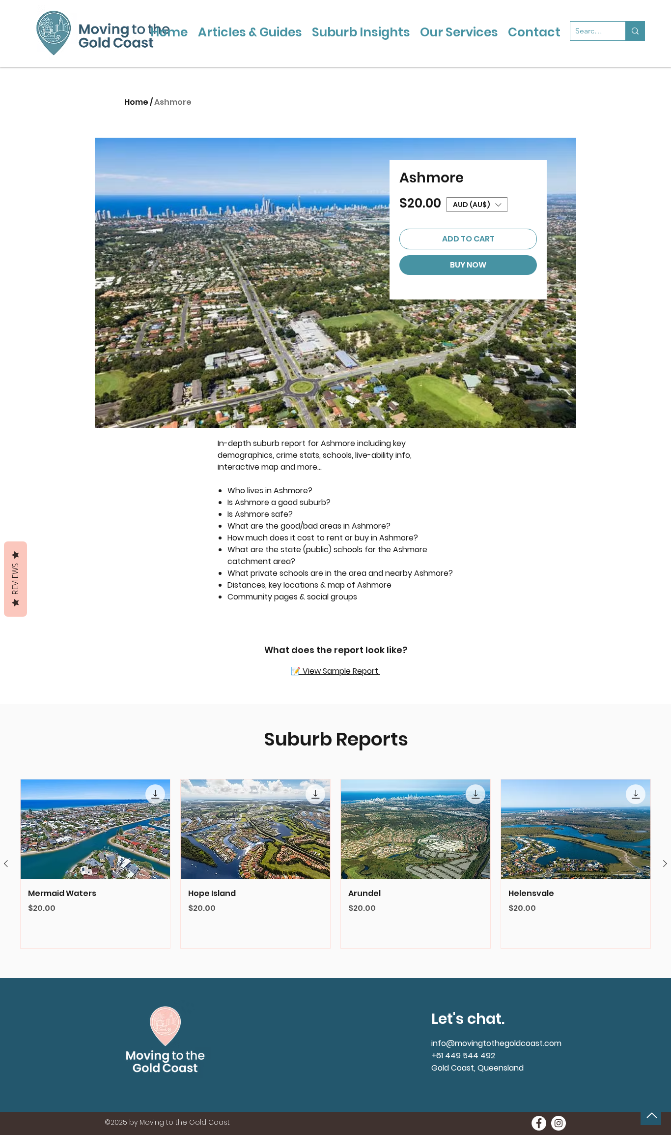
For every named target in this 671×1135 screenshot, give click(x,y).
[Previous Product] (6, 863)
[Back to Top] (651, 1115)
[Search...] (634, 31)
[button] (477, 204)
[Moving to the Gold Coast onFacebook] (538, 1123)
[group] (335, 864)
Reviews (15, 579)
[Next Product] (665, 863)
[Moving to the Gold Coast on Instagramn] (558, 1123)
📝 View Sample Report (335, 671)
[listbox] (477, 204)
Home (136, 102)
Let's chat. (467, 1018)
